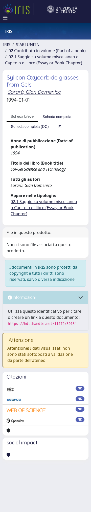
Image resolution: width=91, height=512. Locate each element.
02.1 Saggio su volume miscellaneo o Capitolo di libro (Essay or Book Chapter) (44, 207)
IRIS (6, 44)
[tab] (60, 126)
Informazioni (24, 297)
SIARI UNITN (27, 44)
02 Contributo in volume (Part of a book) (47, 50)
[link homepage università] (62, 9)
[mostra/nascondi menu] (5, 17)
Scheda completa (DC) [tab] (30, 126)
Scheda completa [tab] (56, 116)
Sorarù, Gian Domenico (34, 92)
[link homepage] (18, 9)
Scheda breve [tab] (22, 116)
